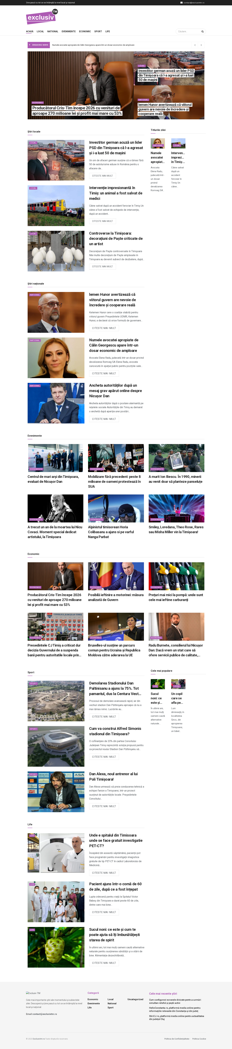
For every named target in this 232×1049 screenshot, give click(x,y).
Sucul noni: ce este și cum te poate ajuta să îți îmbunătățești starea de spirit (114, 934)
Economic (85, 31)
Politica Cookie (199, 1039)
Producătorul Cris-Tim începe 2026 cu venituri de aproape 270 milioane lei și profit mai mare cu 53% (55, 600)
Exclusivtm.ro (39, 1039)
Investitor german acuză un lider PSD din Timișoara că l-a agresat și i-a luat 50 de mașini (166, 75)
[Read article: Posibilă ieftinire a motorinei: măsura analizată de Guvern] (116, 576)
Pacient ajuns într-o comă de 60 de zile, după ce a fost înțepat (115, 887)
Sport (98, 31)
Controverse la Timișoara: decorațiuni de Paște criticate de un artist (116, 238)
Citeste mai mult (104, 175)
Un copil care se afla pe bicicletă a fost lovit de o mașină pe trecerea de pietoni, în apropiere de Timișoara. (178, 698)
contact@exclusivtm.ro (193, 3)
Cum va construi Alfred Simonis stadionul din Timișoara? (115, 731)
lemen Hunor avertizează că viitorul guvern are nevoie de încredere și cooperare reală (165, 109)
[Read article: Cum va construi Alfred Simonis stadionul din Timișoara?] (56, 746)
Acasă (29, 31)
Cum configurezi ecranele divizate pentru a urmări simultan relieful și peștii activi (175, 1001)
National (52, 31)
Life (107, 31)
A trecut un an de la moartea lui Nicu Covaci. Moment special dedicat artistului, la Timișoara (55, 532)
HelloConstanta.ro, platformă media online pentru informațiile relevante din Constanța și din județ (174, 1009)
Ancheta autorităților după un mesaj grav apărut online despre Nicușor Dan (115, 390)
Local (40, 31)
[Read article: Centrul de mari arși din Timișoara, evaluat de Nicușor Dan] (55, 458)
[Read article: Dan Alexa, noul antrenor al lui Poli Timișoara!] (56, 791)
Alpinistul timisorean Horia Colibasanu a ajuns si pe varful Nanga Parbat (111, 532)
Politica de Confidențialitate (176, 1039)
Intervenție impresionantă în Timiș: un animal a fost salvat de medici (82, 45)
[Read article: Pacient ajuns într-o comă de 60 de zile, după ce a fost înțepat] (56, 901)
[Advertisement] (148, 16)
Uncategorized (135, 999)
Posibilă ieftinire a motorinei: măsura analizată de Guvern (116, 597)
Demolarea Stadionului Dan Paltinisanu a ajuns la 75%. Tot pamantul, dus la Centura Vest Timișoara (114, 689)
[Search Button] (203, 31)
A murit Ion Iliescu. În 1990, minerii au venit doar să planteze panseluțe (175, 479)
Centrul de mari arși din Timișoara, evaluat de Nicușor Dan (53, 479)
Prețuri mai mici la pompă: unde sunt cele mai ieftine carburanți (176, 597)
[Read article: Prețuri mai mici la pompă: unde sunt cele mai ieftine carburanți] (176, 576)
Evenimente (69, 31)
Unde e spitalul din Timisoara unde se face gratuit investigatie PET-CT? (115, 840)
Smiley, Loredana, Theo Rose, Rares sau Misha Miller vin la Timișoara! (176, 529)
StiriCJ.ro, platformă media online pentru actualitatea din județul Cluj (176, 1018)
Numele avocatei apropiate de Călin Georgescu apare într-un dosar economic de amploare (113, 345)
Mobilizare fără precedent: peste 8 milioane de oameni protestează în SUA (114, 481)
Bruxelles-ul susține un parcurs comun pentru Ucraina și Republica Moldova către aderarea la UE (114, 650)
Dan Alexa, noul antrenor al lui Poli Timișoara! (113, 777)
